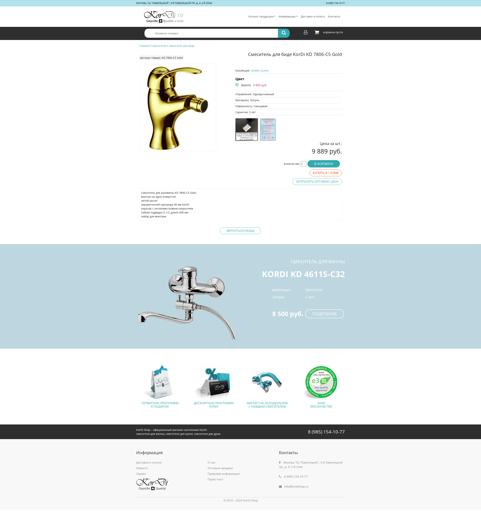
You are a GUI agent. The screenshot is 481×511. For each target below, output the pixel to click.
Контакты (334, 16)
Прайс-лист (215, 479)
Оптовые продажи (220, 468)
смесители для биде (181, 45)
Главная (144, 45)
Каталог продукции (260, 16)
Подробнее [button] (324, 314)
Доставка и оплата (313, 16)
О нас (211, 462)
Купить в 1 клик (326, 173)
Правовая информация (224, 474)
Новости (142, 468)
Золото (246, 85)
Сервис (141, 474)
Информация (287, 16)
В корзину (323, 163)
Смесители (159, 45)
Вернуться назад (240, 231)
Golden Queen (260, 70)
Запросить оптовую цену (317, 181)
